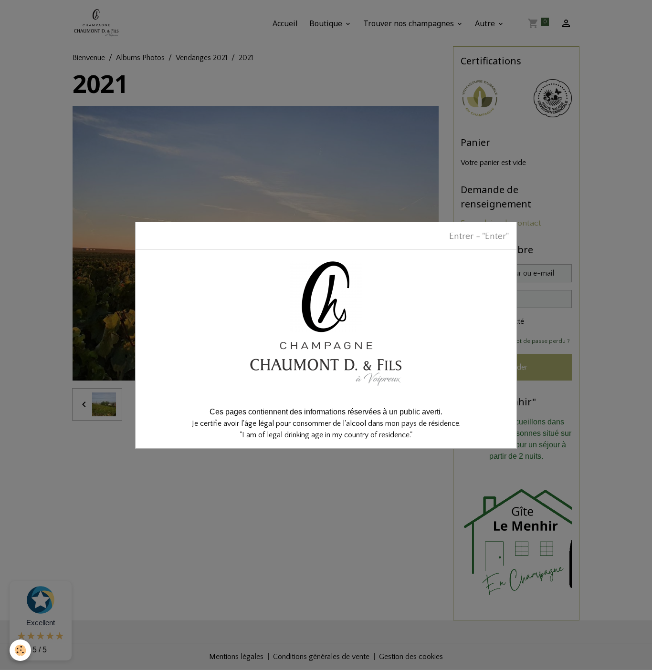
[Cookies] (20, 650)
